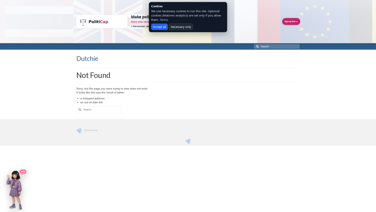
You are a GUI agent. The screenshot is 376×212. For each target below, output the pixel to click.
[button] (14, 190)
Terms (164, 20)
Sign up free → (291, 21)
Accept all (159, 27)
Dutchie (87, 58)
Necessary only (181, 27)
